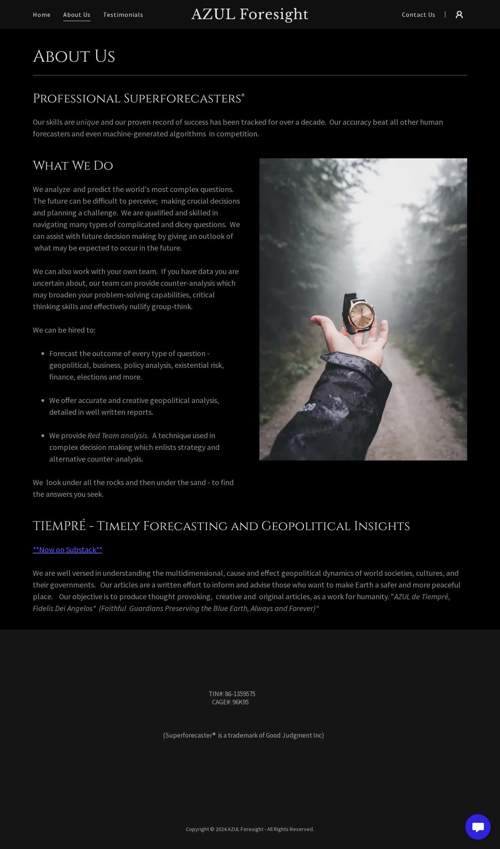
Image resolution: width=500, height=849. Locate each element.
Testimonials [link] (123, 14)
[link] (250, 17)
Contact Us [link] (419, 14)
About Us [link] (77, 14)
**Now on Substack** (67, 549)
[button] (459, 14)
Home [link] (42, 14)
